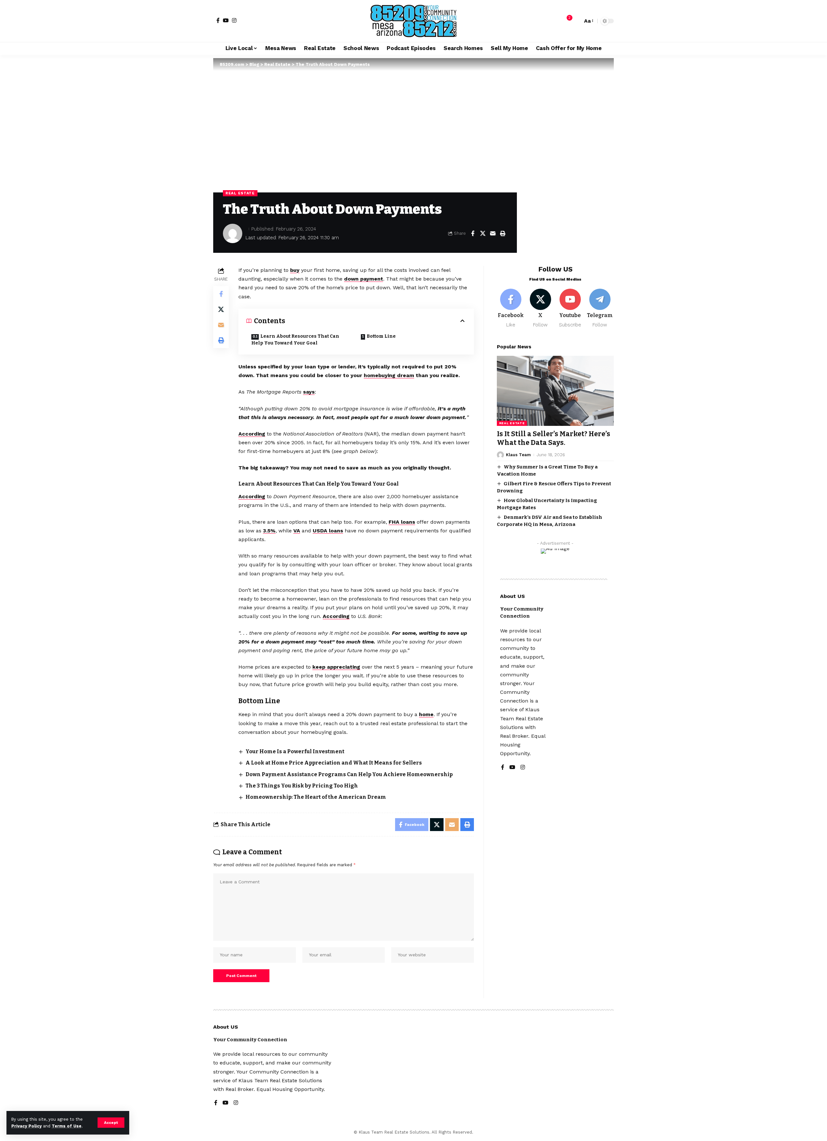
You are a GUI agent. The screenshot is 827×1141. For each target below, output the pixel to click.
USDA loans (328, 531)
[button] (111, 1122)
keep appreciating (336, 667)
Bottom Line (381, 336)
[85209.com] (413, 21)
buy (294, 270)
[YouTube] (225, 20)
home (426, 714)
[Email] (492, 233)
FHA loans (402, 522)
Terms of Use (66, 1126)
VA (296, 531)
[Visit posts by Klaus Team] (500, 454)
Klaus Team (518, 454)
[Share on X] (482, 233)
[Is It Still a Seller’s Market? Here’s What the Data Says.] (555, 391)
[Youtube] (570, 308)
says (309, 392)
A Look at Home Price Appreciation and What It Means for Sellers (334, 763)
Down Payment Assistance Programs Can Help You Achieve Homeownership (349, 774)
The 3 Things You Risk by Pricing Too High (302, 786)
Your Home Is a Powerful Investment (295, 751)
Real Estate (240, 193)
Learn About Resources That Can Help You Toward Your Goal (295, 340)
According (251, 434)
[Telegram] (600, 308)
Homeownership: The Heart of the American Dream (316, 797)
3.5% (269, 531)
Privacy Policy (26, 1126)
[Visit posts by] (232, 233)
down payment (363, 279)
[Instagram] (234, 20)
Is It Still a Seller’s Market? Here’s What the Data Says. (553, 438)
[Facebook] (218, 20)
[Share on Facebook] (472, 233)
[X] (541, 308)
